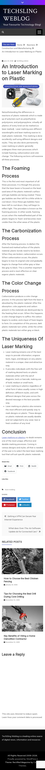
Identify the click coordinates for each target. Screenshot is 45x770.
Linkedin (25, 505)
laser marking (10, 489)
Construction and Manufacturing (21, 86)
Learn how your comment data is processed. (22, 717)
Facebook (9, 499)
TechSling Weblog (20, 15)
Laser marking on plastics (13, 437)
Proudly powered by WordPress (22, 759)
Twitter (24, 499)
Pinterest (10, 505)
